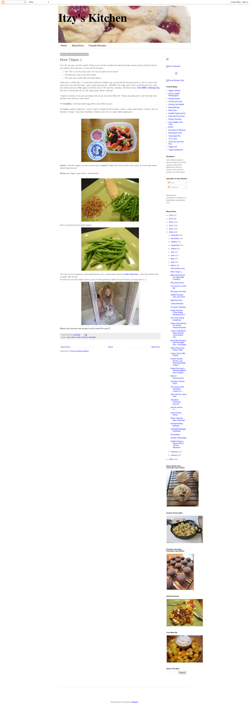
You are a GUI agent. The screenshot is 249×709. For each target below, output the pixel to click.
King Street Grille (177, 283)
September (175, 245)
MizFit (170, 127)
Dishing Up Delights (176, 104)
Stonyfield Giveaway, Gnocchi (176, 402)
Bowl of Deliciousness (177, 377)
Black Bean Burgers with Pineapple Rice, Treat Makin (178, 343)
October (174, 242)
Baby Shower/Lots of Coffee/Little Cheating (178, 277)
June (173, 255)
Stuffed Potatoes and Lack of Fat (178, 296)
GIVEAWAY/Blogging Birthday (178, 430)
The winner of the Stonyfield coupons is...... (177, 389)
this (80, 88)
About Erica (78, 45)
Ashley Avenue (174, 99)
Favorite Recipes (97, 45)
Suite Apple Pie (174, 136)
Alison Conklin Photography (174, 95)
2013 (171, 219)
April (173, 262)
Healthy (78, 337)
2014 (171, 215)
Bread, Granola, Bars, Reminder (178, 419)
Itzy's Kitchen (92, 17)
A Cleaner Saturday (178, 307)
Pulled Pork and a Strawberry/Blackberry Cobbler (178, 370)
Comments (174, 187)
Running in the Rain (178, 292)
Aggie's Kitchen (174, 91)
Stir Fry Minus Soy (178, 268)
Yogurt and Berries (175, 150)
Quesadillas (175, 435)
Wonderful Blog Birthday (177, 425)
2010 (171, 229)
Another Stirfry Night (178, 438)
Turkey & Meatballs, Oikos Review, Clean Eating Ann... (178, 334)
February (174, 452)
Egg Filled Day (176, 300)
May (173, 259)
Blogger (135, 702)
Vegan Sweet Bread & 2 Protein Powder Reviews (178, 325)
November (175, 239)
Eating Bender (174, 107)
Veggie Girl (172, 147)
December (175, 235)
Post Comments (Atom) (80, 351)
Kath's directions (131, 274)
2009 (171, 232)
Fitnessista (172, 110)
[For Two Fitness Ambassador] (167, 59)
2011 (171, 226)
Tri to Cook (172, 139)
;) (106, 109)
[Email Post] (85, 335)
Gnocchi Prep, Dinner (176, 414)
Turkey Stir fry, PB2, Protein (178, 354)
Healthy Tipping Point (176, 113)
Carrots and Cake (175, 102)
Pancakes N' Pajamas (177, 130)
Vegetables (92, 337)
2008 (171, 459)
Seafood (85, 337)
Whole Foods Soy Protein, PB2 (177, 349)
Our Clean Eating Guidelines (177, 319)
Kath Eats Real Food (176, 116)
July (173, 252)
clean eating (71, 337)
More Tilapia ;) (176, 272)
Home (64, 45)
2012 (171, 222)
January (174, 455)
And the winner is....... (176, 408)
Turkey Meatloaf (177, 304)
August (174, 249)
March (173, 265)
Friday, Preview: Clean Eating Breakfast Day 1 (178, 312)
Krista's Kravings (174, 119)
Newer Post (65, 347)
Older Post (155, 347)
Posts (172, 183)
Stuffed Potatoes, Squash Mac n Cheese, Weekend (177, 444)
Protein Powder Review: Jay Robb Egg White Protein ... (178, 362)
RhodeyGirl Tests (175, 133)
